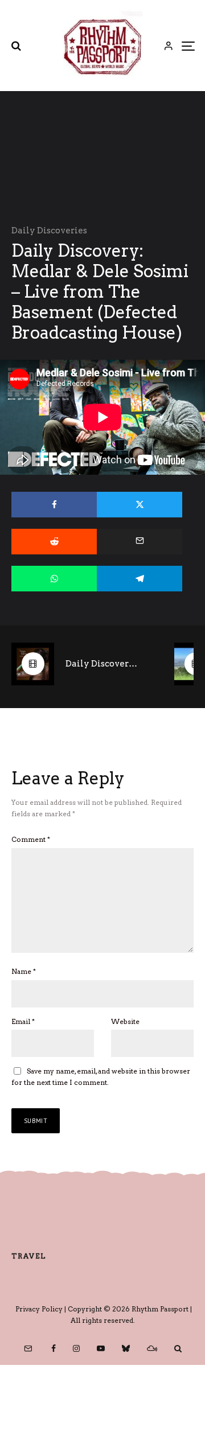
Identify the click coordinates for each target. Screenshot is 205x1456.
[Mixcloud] (152, 1348)
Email (23, 1021)
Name (23, 971)
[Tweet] (139, 504)
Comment (30, 839)
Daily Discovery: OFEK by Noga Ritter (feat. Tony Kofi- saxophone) (102, 664)
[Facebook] (53, 1348)
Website (125, 1021)
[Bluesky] (125, 1348)
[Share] (54, 504)
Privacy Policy (39, 1309)
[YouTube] (100, 1348)
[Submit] (54, 541)
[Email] (139, 541)
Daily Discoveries (49, 230)
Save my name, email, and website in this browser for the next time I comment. (100, 1077)
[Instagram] (76, 1348)
